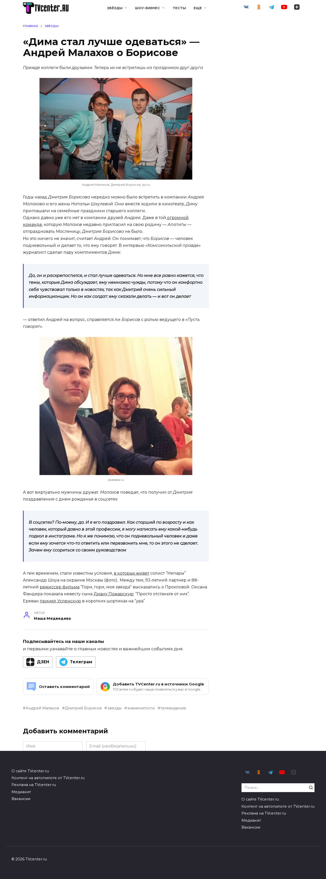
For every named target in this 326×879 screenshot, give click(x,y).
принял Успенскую (60, 601)
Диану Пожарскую (113, 593)
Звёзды (115, 8)
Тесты (179, 8)
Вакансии (20, 798)
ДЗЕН (43, 661)
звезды (114, 708)
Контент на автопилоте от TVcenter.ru (48, 778)
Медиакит (21, 792)
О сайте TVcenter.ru (30, 771)
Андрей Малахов (42, 708)
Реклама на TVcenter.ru (33, 784)
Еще (198, 8)
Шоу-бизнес (147, 8)
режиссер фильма (59, 587)
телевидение (173, 708)
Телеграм (81, 661)
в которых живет (131, 573)
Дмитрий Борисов (83, 708)
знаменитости (141, 708)
